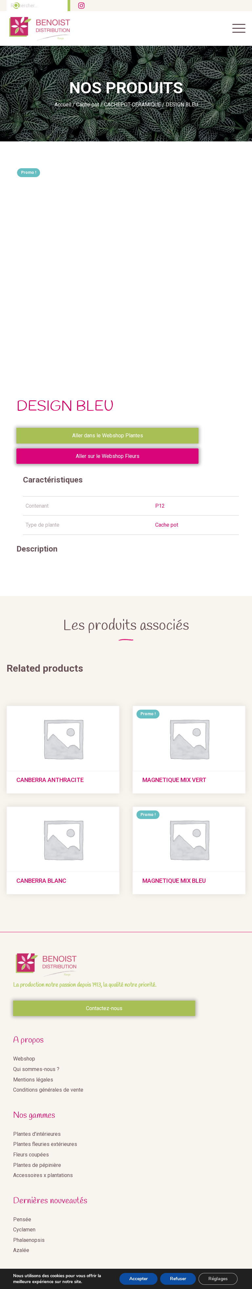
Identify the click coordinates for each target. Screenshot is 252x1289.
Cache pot (87, 104)
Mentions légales (33, 1080)
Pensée (22, 1219)
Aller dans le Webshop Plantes (107, 435)
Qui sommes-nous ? (36, 1069)
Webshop (24, 1059)
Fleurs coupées (31, 1155)
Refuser (178, 1279)
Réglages (218, 1279)
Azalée (21, 1250)
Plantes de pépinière (37, 1165)
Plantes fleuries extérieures (45, 1144)
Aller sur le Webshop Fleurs (107, 456)
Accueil (62, 104)
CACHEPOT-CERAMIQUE (132, 104)
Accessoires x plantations (43, 1175)
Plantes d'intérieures (37, 1134)
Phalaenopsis (29, 1240)
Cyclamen (24, 1229)
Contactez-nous (104, 1008)
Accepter (138, 1279)
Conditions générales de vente (48, 1090)
